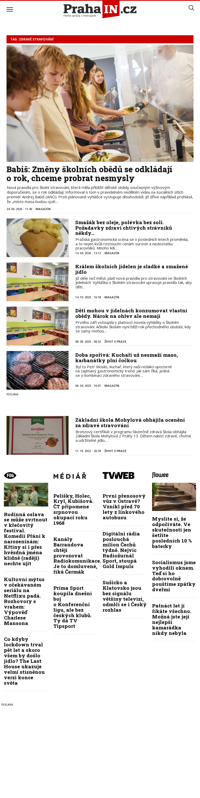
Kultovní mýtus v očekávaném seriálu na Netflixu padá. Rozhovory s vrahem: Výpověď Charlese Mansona (24, 601)
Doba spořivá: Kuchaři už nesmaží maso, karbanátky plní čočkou (126, 358)
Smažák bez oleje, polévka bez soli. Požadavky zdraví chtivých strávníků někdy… (123, 227)
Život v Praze (115, 341)
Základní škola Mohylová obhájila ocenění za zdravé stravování (130, 422)
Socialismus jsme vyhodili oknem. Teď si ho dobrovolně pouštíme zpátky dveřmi (174, 576)
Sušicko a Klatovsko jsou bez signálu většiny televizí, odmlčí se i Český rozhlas (125, 596)
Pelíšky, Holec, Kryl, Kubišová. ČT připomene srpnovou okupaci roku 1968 (73, 509)
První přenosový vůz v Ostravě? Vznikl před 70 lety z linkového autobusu (124, 506)
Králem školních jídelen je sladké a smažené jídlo (131, 269)
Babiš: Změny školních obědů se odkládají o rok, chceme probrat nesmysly (89, 173)
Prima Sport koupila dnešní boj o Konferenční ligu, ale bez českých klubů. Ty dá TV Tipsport (72, 607)
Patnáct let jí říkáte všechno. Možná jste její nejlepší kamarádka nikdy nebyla (171, 619)
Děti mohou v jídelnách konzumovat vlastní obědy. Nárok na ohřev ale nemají (131, 313)
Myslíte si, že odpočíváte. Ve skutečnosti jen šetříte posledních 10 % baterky (172, 532)
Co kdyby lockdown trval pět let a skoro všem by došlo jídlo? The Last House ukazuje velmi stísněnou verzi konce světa (24, 661)
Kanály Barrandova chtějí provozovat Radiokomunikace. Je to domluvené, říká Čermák (77, 555)
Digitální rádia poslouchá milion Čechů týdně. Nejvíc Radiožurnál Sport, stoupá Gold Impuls (121, 549)
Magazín (43, 209)
